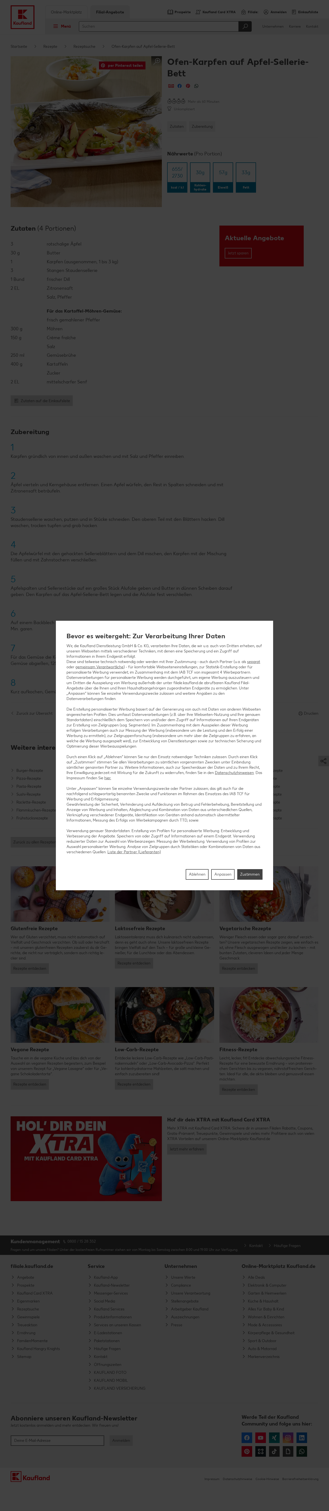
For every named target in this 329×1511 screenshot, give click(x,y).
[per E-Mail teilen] (171, 86)
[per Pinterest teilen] (188, 86)
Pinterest (247, 1451)
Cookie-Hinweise (267, 1479)
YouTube (260, 1437)
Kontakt (312, 27)
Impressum (211, 1479)
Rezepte (50, 46)
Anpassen (222, 874)
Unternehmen (273, 27)
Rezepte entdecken (29, 968)
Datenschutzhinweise (237, 1479)
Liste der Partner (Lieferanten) (134, 852)
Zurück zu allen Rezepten (34, 842)
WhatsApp (301, 1451)
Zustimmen (250, 874)
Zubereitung (202, 126)
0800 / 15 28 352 (81, 1241)
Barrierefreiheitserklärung (300, 1479)
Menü (66, 26)
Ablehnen (197, 874)
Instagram (288, 1437)
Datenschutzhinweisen (234, 772)
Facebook (247, 1437)
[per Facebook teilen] (180, 86)
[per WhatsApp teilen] (196, 86)
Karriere (295, 27)
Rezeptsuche (84, 46)
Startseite (19, 46)
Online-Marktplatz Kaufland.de (279, 1266)
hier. (107, 778)
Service (96, 1266)
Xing (274, 1437)
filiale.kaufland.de (32, 1266)
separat (253, 661)
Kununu (260, 1451)
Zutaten (177, 126)
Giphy (288, 1451)
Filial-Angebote (110, 12)
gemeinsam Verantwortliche (99, 667)
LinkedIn (301, 1437)
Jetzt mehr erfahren (187, 1149)
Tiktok (274, 1451)
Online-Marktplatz (66, 12)
